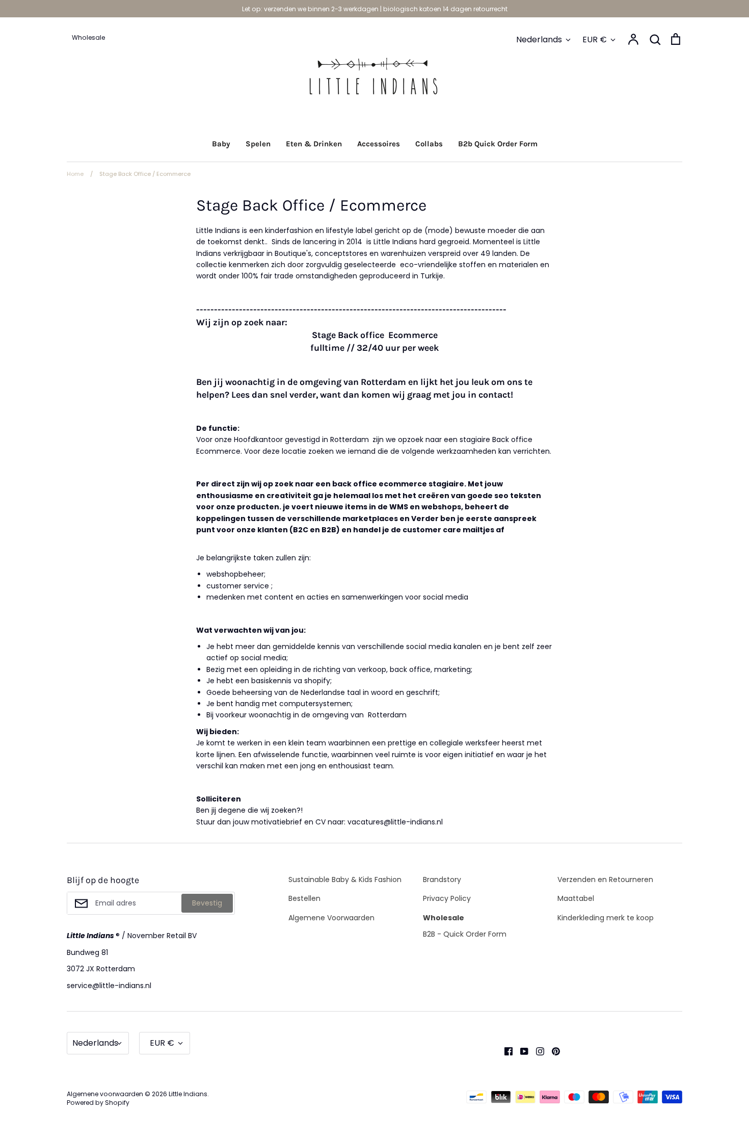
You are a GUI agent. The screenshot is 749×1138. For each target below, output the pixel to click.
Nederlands (539, 39)
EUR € (594, 39)
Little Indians (188, 1094)
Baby (221, 143)
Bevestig (207, 903)
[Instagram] (536, 1051)
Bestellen (304, 898)
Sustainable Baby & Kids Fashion (345, 879)
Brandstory (442, 879)
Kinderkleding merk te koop (605, 918)
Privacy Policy (447, 898)
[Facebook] (505, 1051)
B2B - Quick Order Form (464, 934)
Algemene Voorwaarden (331, 918)
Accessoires (378, 143)
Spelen (258, 143)
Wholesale (443, 918)
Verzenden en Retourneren (605, 879)
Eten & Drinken (314, 143)
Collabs (429, 143)
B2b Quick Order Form (498, 143)
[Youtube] (520, 1051)
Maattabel (575, 898)
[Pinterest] (552, 1051)
